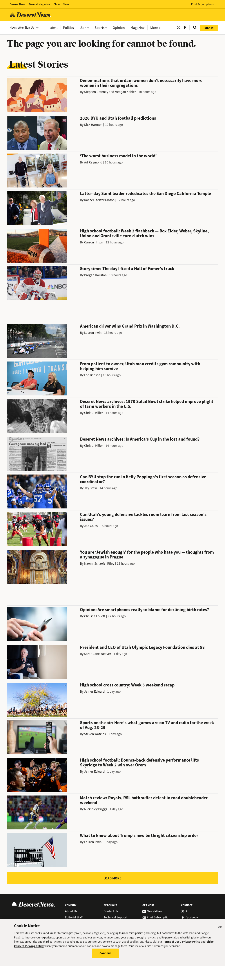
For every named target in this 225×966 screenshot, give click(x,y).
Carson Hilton (93, 242)
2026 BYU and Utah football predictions (118, 118)
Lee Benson (92, 375)
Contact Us (111, 911)
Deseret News (17, 4)
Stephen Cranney (96, 92)
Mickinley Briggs (95, 809)
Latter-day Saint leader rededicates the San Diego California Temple (145, 194)
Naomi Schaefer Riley (99, 563)
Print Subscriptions (202, 4)
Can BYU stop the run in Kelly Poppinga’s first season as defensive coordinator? (143, 479)
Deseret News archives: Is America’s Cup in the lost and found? (140, 439)
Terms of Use (171, 942)
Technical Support (115, 917)
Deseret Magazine (39, 4)
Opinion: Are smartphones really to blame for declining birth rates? (144, 610)
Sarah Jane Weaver (97, 654)
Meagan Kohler (125, 92)
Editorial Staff (74, 917)
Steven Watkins (95, 734)
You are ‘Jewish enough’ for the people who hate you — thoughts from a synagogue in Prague (147, 554)
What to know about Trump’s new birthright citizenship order (139, 835)
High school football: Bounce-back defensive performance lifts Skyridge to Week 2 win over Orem (139, 762)
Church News (61, 4)
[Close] (220, 928)
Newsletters (154, 911)
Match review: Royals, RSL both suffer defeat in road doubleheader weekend (144, 800)
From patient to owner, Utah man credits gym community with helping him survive (140, 366)
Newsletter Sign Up (22, 28)
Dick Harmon (93, 124)
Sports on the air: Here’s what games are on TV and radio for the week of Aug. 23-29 (147, 725)
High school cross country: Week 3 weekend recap (127, 685)
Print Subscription (158, 917)
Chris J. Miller (93, 413)
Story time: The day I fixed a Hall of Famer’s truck (127, 269)
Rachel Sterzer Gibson (99, 200)
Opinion (119, 27)
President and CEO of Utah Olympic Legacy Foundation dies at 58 (142, 647)
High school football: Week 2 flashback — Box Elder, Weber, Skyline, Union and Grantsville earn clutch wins (144, 233)
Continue (105, 953)
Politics (68, 27)
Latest (53, 27)
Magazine (138, 27)
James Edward (94, 691)
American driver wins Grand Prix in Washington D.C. (130, 326)
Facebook (191, 917)
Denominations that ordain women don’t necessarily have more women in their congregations (141, 83)
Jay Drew (90, 488)
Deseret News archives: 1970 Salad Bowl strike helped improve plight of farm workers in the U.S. (146, 404)
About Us (71, 911)
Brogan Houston (95, 275)
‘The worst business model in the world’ (118, 156)
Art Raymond (93, 162)
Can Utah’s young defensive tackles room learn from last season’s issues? (143, 517)
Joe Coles (91, 526)
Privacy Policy (191, 942)
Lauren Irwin (93, 332)
